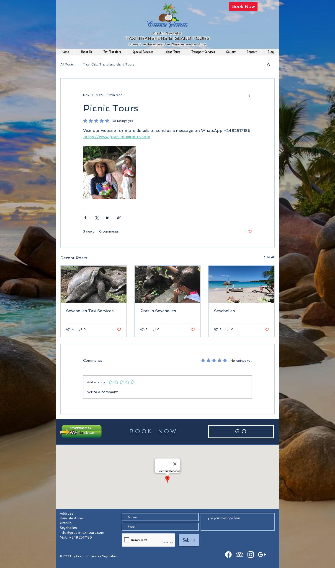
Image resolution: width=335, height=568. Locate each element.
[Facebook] (228, 554)
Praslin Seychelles (158, 310)
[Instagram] (250, 554)
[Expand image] (109, 172)
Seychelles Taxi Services (89, 310)
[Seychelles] (241, 284)
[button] (269, 64)
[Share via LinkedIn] (108, 217)
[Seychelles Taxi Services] (93, 284)
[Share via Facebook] (85, 217)
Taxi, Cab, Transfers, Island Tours (108, 64)
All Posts (67, 64)
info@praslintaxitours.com (82, 533)
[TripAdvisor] (239, 554)
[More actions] (249, 95)
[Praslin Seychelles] (168, 284)
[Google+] (262, 554)
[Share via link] (119, 217)
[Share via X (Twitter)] (96, 217)
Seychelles (224, 310)
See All (269, 257)
